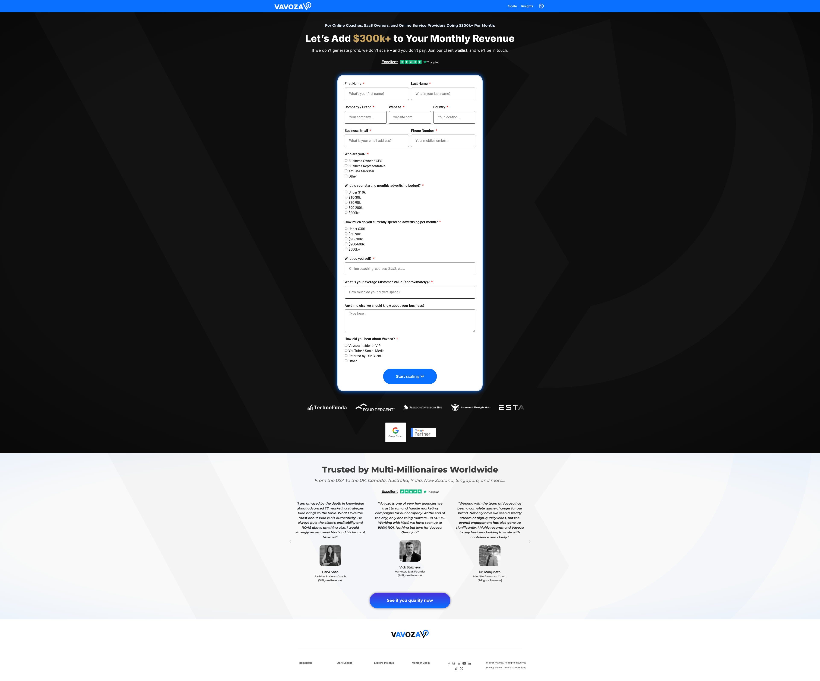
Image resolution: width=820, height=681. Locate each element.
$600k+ (354, 249)
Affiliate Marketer (361, 171)
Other (352, 176)
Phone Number (423, 131)
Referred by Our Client (364, 356)
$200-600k (356, 244)
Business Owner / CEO (365, 161)
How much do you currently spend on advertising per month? (392, 222)
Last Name (420, 84)
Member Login (421, 662)
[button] (290, 542)
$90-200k (355, 207)
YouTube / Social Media (366, 351)
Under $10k (357, 192)
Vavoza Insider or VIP (364, 346)
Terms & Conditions (515, 667)
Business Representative (366, 166)
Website (395, 107)
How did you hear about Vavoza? (370, 339)
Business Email (357, 131)
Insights (527, 6)
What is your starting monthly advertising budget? (383, 186)
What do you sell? (358, 259)
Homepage (305, 662)
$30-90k (354, 202)
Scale (512, 6)
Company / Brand (358, 107)
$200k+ (354, 213)
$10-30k (354, 197)
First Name (353, 84)
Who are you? (355, 154)
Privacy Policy (494, 667)
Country (439, 107)
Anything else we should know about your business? (385, 306)
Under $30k (357, 229)
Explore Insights (384, 662)
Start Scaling (345, 662)
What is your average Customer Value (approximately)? (387, 282)
